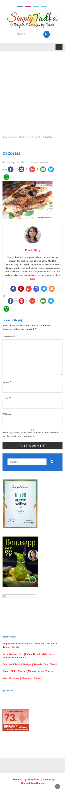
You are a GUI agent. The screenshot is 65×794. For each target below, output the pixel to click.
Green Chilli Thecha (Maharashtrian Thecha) (28, 671)
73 (9, 717)
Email (6, 398)
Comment (8, 337)
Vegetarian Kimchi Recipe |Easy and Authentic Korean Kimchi (29, 645)
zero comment (42, 162)
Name (6, 382)
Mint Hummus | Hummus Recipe (21, 678)
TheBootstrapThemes (32, 783)
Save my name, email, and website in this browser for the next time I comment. (30, 434)
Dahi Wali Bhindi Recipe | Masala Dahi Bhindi (29, 664)
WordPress (34, 780)
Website (6, 414)
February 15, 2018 (15, 162)
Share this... (4, 169)
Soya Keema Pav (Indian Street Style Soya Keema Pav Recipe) (28, 656)
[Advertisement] (32, 92)
